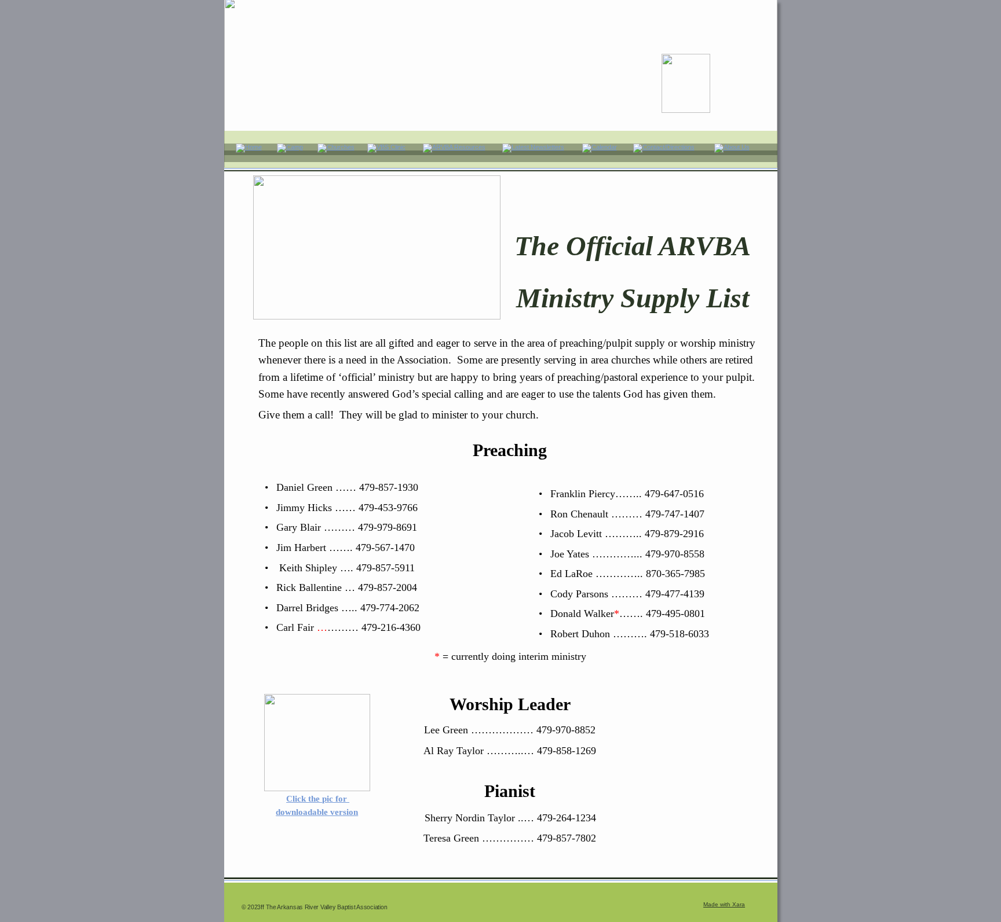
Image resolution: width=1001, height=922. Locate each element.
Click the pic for (317, 798)
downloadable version (317, 812)
